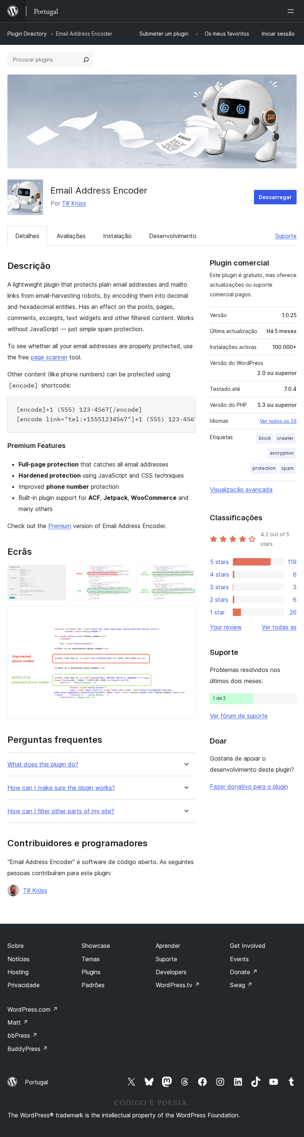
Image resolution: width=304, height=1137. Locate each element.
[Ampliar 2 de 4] (121, 575)
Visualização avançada (241, 489)
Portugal (36, 1082)
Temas (91, 959)
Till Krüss (74, 203)
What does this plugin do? (42, 764)
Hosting (18, 972)
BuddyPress (27, 1048)
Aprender (168, 945)
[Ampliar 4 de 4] (185, 616)
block (265, 438)
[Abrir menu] (292, 11)
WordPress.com (32, 1009)
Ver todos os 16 (278, 421)
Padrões (93, 985)
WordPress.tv (178, 985)
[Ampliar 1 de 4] (56, 575)
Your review (226, 627)
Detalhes (27, 236)
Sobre (15, 945)
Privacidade (23, 985)
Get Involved (247, 945)
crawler (285, 438)
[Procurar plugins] (86, 59)
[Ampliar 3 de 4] (185, 575)
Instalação (117, 236)
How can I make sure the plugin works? (61, 787)
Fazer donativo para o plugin (249, 786)
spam (287, 468)
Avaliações (71, 236)
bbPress (22, 1035)
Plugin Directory (27, 33)
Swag (241, 985)
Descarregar (275, 197)
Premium (59, 526)
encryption (282, 453)
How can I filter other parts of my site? (60, 811)
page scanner (49, 357)
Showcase (96, 945)
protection (263, 468)
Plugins (91, 972)
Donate (244, 972)
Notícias (18, 959)
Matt (17, 1022)
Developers (171, 972)
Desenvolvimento (172, 236)
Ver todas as (279, 627)
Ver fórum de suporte (239, 715)
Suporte (286, 236)
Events (239, 959)
